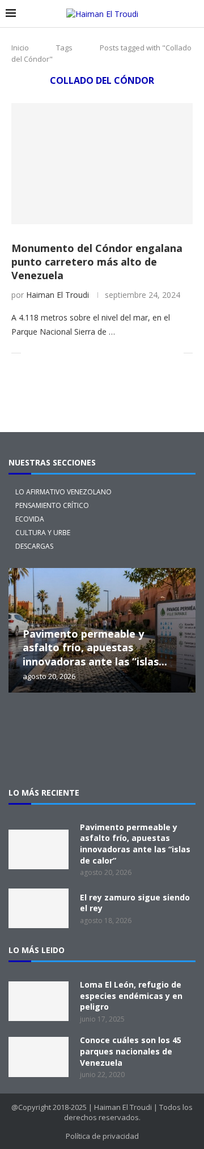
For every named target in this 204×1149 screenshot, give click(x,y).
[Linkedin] (138, 724)
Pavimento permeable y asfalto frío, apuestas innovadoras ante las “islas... (95, 647)
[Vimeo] (102, 754)
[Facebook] (102, 724)
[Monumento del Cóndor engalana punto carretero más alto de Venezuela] (102, 163)
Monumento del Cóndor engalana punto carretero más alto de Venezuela (96, 262)
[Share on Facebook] (44, 353)
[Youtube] (174, 724)
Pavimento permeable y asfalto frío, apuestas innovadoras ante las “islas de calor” (135, 844)
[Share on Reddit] (103, 353)
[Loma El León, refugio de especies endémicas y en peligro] (38, 1001)
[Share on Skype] (151, 353)
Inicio (20, 47)
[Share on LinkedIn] (79, 353)
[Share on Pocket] (139, 353)
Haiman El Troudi (57, 294)
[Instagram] (66, 724)
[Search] (192, 13)
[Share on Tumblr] (91, 353)
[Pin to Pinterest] (68, 353)
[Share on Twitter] (56, 353)
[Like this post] (30, 353)
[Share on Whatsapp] (115, 353)
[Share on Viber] (163, 353)
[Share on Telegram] (127, 353)
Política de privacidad (102, 1136)
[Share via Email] (175, 353)
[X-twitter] (29, 724)
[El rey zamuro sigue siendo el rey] (38, 908)
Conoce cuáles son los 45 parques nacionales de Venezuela (130, 1051)
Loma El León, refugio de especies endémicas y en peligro (131, 995)
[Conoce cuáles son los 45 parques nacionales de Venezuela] (38, 1057)
